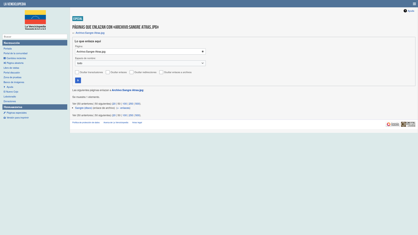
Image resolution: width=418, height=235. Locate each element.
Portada (8, 48)
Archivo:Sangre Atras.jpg (90, 33)
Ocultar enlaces (119, 72)
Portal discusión (12, 72)
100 (124, 103)
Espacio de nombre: (85, 58)
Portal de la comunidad (15, 53)
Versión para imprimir (18, 117)
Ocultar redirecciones (145, 72)
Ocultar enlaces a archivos (178, 72)
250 (131, 103)
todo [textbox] (79, 63)
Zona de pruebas (12, 77)
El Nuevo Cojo (11, 91)
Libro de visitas (11, 67)
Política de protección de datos (86, 122)
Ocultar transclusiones (91, 72)
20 (114, 103)
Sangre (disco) (83, 108)
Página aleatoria (15, 62)
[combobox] (140, 51)
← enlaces (123, 108)
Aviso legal (137, 122)
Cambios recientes (16, 58)
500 (137, 103)
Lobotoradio (10, 96)
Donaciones (10, 101)
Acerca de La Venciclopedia (116, 122)
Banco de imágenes (14, 82)
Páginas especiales (17, 112)
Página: (79, 46)
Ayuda (10, 86)
